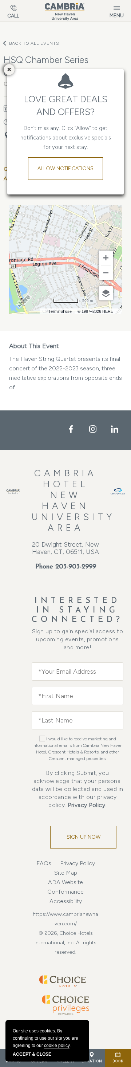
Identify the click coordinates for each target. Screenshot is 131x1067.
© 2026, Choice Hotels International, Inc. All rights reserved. (65, 942)
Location (92, 1061)
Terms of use (60, 311)
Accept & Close (32, 1054)
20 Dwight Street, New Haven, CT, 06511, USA (65, 548)
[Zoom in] (106, 258)
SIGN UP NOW (83, 837)
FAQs (43, 863)
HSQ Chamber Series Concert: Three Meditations (59, 66)
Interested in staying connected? (77, 610)
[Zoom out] (106, 272)
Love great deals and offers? (65, 105)
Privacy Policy (86, 805)
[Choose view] (106, 293)
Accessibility (65, 901)
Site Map (65, 872)
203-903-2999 (75, 567)
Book (117, 1061)
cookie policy (57, 1045)
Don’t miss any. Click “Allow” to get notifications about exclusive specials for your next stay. (65, 137)
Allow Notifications (65, 168)
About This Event (34, 346)
